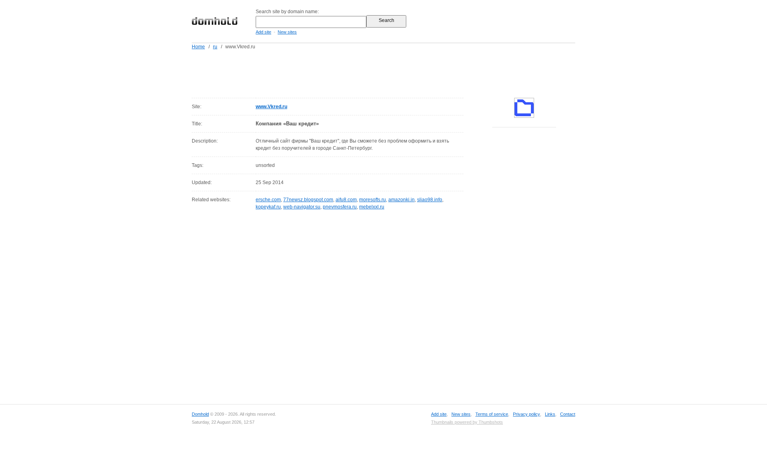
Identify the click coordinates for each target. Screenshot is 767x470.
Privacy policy (526, 414)
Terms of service (491, 414)
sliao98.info (429, 199)
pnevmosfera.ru (340, 207)
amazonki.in (401, 199)
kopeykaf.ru (268, 207)
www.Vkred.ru (271, 106)
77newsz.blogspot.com (308, 199)
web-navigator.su (301, 207)
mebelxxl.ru (371, 207)
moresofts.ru (372, 199)
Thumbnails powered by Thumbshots (467, 422)
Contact (567, 414)
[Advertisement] (398, 72)
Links (550, 414)
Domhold (200, 414)
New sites (287, 32)
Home (198, 47)
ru (215, 47)
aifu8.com (346, 199)
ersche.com (268, 199)
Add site (263, 32)
